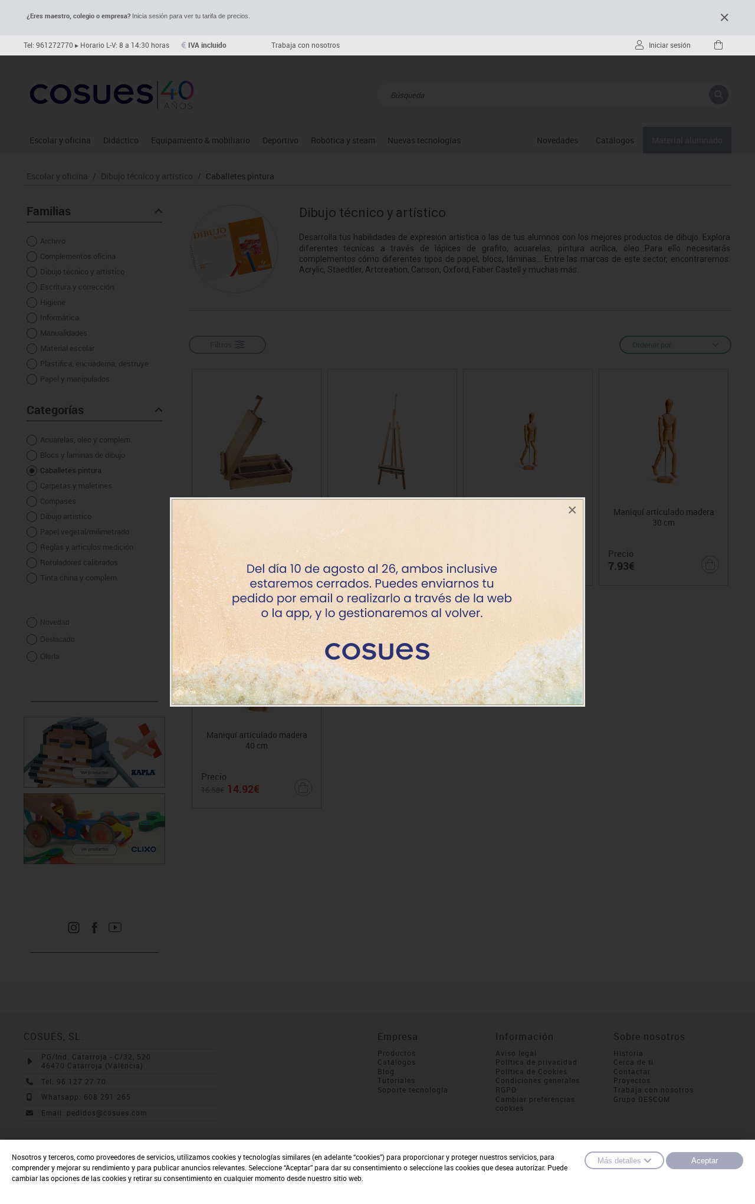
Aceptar (704, 1160)
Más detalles (619, 1160)
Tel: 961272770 (48, 45)
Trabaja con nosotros (305, 45)
